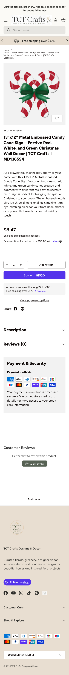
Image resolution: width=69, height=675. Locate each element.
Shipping (8, 235)
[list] (34, 94)
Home (7, 50)
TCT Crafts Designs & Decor (24, 666)
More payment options (34, 300)
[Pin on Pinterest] (22, 308)
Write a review (34, 463)
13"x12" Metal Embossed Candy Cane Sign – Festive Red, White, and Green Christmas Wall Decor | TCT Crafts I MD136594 (31, 55)
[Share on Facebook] (15, 308)
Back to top (34, 499)
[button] (63, 20)
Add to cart (46, 264)
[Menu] (6, 20)
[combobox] (34, 30)
